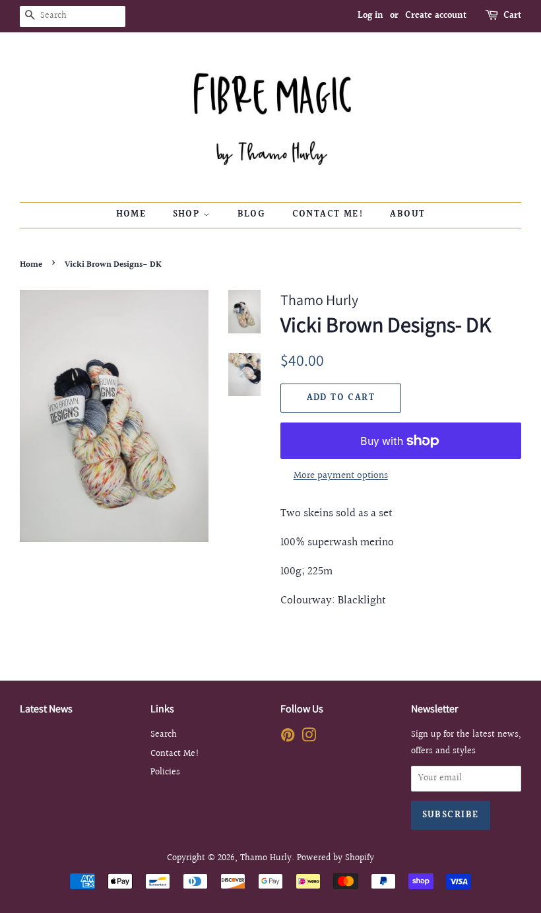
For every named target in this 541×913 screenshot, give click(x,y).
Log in (370, 16)
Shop (188, 214)
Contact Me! (328, 214)
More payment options (341, 475)
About (407, 214)
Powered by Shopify (335, 857)
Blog (252, 214)
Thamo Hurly (266, 857)
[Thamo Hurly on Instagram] (309, 737)
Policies (165, 772)
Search (163, 734)
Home (131, 214)
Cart (512, 16)
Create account (435, 16)
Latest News (46, 709)
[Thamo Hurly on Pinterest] (287, 737)
